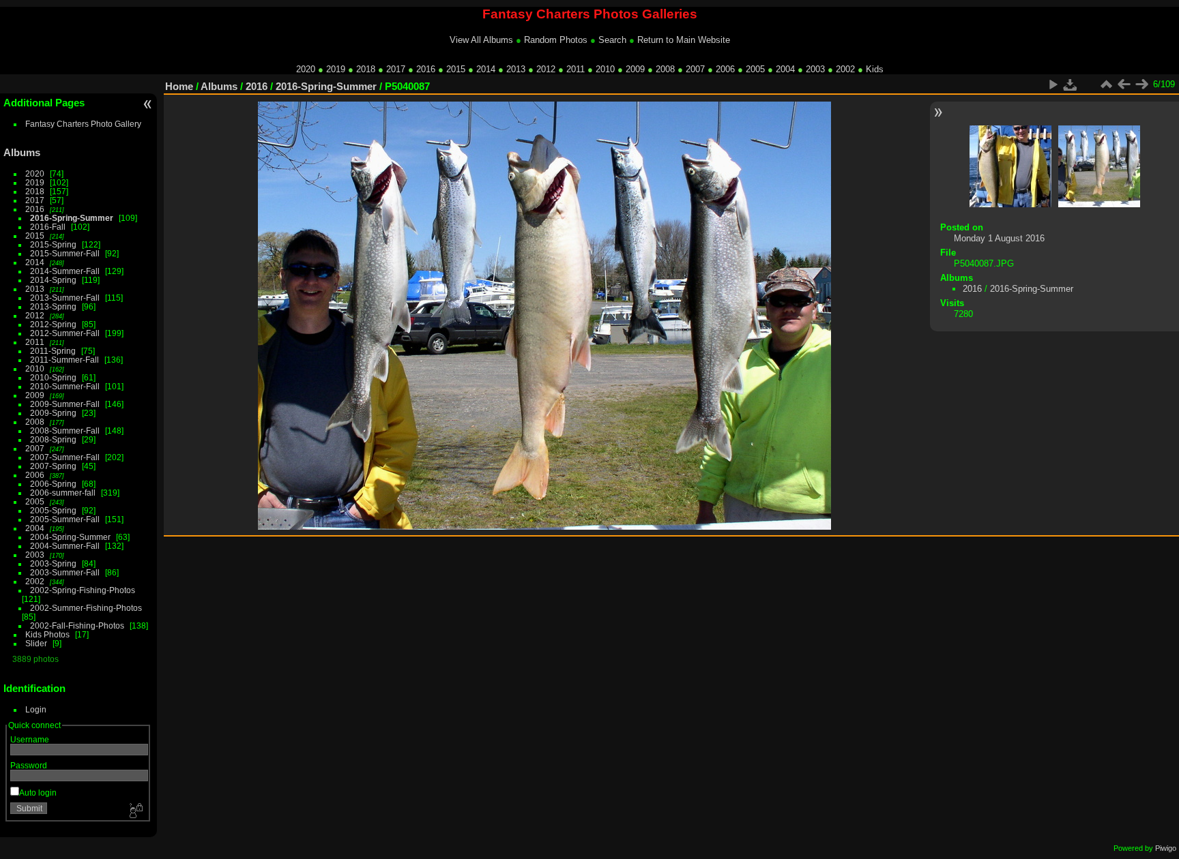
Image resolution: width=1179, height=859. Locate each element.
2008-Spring (53, 439)
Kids (875, 69)
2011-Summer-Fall (64, 359)
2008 (665, 69)
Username (29, 739)
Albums (21, 152)
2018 (365, 69)
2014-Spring (53, 279)
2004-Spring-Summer (70, 536)
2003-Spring (53, 563)
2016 (425, 69)
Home (179, 86)
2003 (815, 69)
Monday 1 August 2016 (999, 238)
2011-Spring (53, 350)
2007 (695, 69)
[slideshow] (1053, 84)
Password (28, 765)
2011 (575, 69)
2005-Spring (53, 510)
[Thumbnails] (1106, 84)
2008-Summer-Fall (65, 430)
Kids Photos (47, 634)
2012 (545, 69)
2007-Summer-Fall (65, 457)
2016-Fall (48, 226)
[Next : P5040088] (1141, 84)
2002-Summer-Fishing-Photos (86, 607)
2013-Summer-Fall (65, 297)
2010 (605, 69)
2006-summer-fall (63, 492)
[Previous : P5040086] (1124, 84)
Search (612, 40)
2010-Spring (53, 377)
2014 (485, 69)
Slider (36, 643)
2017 (395, 69)
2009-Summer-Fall (65, 404)
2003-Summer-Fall (65, 572)
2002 (845, 69)
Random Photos (555, 40)
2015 (455, 69)
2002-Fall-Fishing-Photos (77, 625)
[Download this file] (1070, 84)
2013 (515, 69)
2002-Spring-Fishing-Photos (82, 590)
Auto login (38, 792)
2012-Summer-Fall (65, 333)
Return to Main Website (683, 40)
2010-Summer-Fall (65, 386)
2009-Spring (53, 412)
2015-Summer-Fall (65, 253)
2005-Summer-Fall (65, 519)
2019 (335, 69)
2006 (725, 69)
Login (35, 709)
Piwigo (1165, 848)
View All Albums (481, 40)
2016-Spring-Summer (71, 217)
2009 (635, 69)
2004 (785, 69)
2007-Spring (53, 466)
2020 (305, 69)
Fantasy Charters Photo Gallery (83, 123)
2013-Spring (53, 306)
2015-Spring (53, 244)
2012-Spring (53, 324)
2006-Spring (53, 483)
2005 (755, 69)
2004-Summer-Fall (65, 545)
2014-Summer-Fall (65, 271)
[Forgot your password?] (135, 811)
